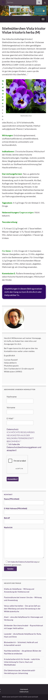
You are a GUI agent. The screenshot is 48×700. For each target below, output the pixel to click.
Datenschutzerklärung (27, 562)
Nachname (12, 396)
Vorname (11, 407)
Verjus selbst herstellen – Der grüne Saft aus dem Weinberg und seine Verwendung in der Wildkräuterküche (22, 609)
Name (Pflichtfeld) (11, 499)
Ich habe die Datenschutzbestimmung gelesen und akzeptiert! (24, 447)
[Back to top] (42, 694)
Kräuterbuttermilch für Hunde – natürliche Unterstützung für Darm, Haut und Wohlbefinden (22, 662)
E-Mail (10, 418)
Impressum (24, 689)
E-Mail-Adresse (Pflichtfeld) (15, 508)
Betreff (7, 518)
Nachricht (8, 527)
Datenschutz (12, 429)
